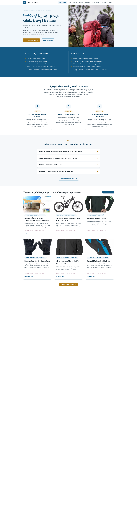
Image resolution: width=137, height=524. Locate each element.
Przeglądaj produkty (30, 40)
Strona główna (62, 2)
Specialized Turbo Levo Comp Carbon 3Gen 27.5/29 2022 (68, 219)
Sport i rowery (95, 2)
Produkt (75, 2)
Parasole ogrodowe (31, 215)
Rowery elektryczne (69, 215)
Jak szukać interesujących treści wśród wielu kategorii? (56, 171)
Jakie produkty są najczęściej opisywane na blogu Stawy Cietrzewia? (60, 151)
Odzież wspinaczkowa (32, 257)
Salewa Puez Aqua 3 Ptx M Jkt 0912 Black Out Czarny (67, 262)
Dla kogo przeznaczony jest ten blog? (50, 165)
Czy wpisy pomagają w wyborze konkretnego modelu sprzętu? (58, 158)
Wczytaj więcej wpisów (67, 284)
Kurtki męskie (92, 215)
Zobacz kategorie (48, 40)
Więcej (104, 2)
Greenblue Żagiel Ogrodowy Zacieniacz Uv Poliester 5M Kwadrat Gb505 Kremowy (36, 220)
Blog (69, 2)
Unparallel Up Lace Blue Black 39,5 (98, 261)
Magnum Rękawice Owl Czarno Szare (37, 261)
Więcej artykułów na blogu (67, 178)
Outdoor (87, 2)
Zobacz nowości (107, 192)
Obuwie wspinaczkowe (94, 257)
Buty (80, 2)
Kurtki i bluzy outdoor (63, 257)
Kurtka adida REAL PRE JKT (97, 218)
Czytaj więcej (28, 233)
